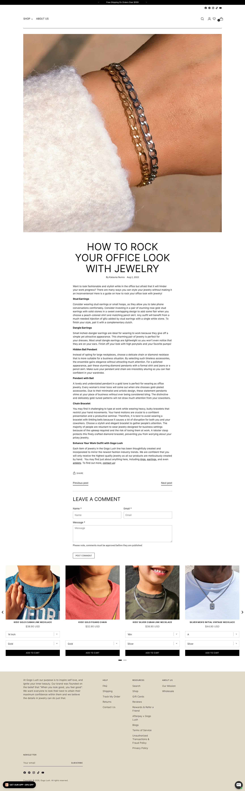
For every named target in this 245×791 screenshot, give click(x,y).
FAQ (105, 686)
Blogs (135, 725)
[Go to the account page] (208, 19)
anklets (77, 463)
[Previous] (99, 2)
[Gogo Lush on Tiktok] (217, 8)
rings (143, 459)
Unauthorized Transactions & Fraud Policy (140, 739)
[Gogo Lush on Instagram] (213, 8)
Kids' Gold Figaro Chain (92, 622)
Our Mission (169, 686)
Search (136, 686)
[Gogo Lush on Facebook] (205, 8)
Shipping (107, 691)
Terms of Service (142, 730)
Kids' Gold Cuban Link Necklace (33, 622)
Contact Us (109, 707)
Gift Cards (138, 696)
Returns (107, 701)
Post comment (84, 555)
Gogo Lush (45, 780)
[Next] (146, 2)
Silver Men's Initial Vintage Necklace (212, 622)
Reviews (137, 701)
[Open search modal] (202, 19)
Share (80, 473)
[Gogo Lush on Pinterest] (209, 8)
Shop (135, 691)
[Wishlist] (214, 19)
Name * (77, 508)
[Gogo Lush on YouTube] (220, 8)
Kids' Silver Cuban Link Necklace (152, 622)
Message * (79, 522)
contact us (109, 463)
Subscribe (77, 763)
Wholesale (168, 691)
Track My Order (111, 696)
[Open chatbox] (239, 785)
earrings (151, 459)
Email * (128, 508)
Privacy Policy (140, 748)
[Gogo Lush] (122, 19)
